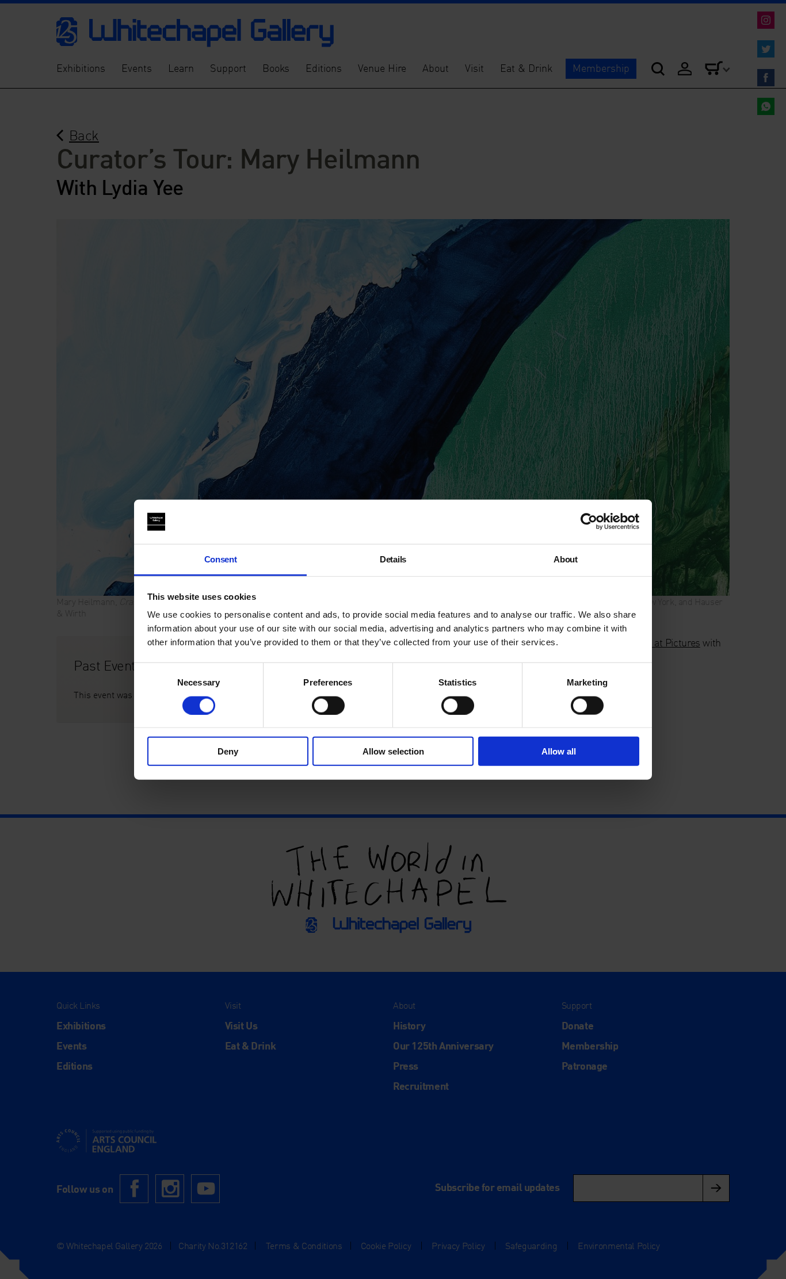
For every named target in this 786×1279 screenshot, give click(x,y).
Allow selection (393, 751)
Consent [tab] (220, 559)
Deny (228, 751)
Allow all (558, 751)
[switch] (328, 705)
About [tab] (565, 559)
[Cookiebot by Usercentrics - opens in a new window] (589, 521)
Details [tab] (393, 559)
